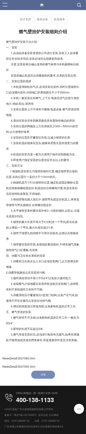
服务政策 (42, 19)
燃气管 (17, 317)
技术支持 (25, 19)
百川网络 (54, 415)
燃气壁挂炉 (13, 42)
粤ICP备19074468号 (25, 415)
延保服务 (59, 19)
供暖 (16, 261)
